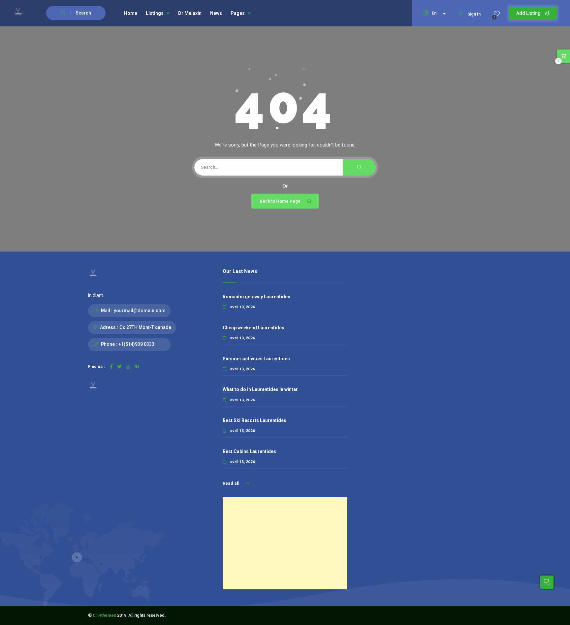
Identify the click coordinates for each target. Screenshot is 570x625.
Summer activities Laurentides (256, 358)
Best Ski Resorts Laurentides (254, 420)
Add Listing (529, 13)
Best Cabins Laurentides (249, 451)
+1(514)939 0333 (136, 344)
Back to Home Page (280, 201)
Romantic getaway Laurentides (256, 296)
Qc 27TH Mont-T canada (145, 327)
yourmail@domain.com (140, 310)
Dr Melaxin (190, 13)
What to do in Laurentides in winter (260, 389)
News (216, 13)
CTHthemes (104, 615)
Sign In (474, 14)
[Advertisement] (285, 543)
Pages (238, 13)
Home (130, 13)
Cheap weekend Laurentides (253, 327)
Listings (155, 13)
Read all (231, 483)
